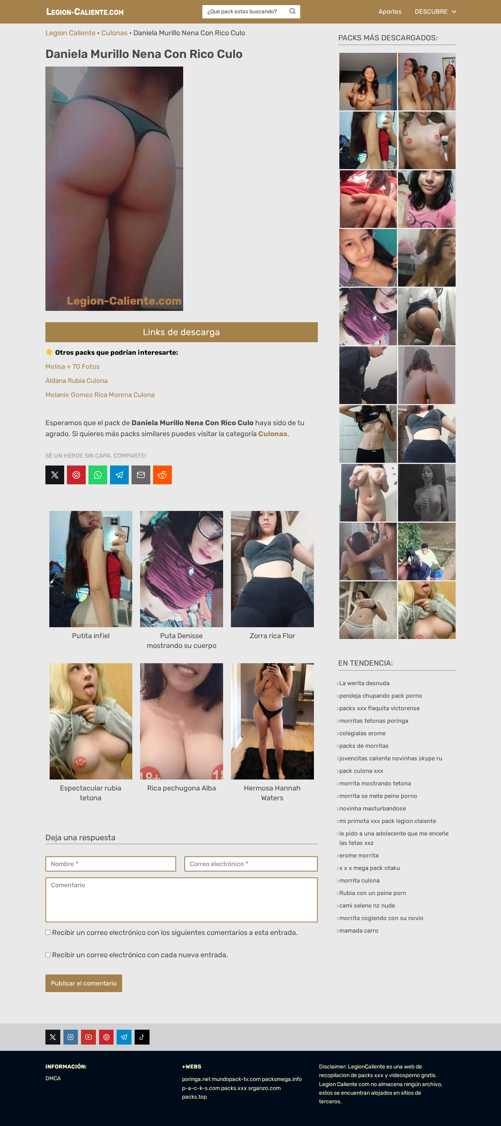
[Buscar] (292, 11)
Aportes (390, 11)
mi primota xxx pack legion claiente (387, 821)
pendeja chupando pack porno (380, 695)
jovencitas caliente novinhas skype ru (390, 758)
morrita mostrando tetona (375, 783)
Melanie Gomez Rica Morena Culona (100, 395)
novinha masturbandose (372, 808)
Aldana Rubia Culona (76, 380)
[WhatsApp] (97, 475)
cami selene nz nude (367, 905)
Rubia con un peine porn (372, 893)
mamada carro (358, 930)
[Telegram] (119, 475)
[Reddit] (162, 475)
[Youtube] (88, 1037)
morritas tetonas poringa (373, 720)
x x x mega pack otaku (369, 868)
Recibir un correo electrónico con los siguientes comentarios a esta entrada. (175, 932)
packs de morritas (364, 745)
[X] (54, 475)
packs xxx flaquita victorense (379, 708)
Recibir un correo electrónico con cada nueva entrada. (140, 955)
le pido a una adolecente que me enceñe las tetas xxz (394, 838)
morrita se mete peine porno (378, 795)
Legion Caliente (70, 33)
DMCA (53, 1078)
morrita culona (359, 880)
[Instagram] (70, 1037)
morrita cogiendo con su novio (381, 918)
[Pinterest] (76, 475)
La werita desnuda (364, 683)
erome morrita (358, 855)
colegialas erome (362, 733)
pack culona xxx (361, 770)
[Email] (141, 475)
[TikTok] (142, 1037)
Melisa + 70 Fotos (72, 366)
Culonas (114, 33)
